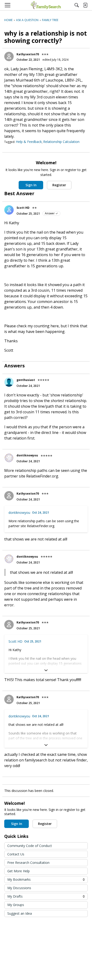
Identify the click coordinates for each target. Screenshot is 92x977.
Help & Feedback (29, 141)
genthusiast (26, 380)
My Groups (15, 904)
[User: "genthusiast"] (9, 382)
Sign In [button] (31, 185)
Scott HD (23, 208)
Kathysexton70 (28, 54)
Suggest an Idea (19, 913)
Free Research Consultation (28, 862)
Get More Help (18, 871)
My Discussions (19, 888)
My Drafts (46, 896)
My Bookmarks (46, 879)
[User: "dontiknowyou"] (9, 457)
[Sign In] (85, 5)
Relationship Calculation (61, 141)
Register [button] (59, 185)
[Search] (76, 5)
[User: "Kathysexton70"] (9, 56)
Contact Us (15, 854)
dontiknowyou (27, 455)
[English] (46, 5)
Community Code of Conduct (29, 845)
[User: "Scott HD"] (9, 210)
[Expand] (46, 670)
